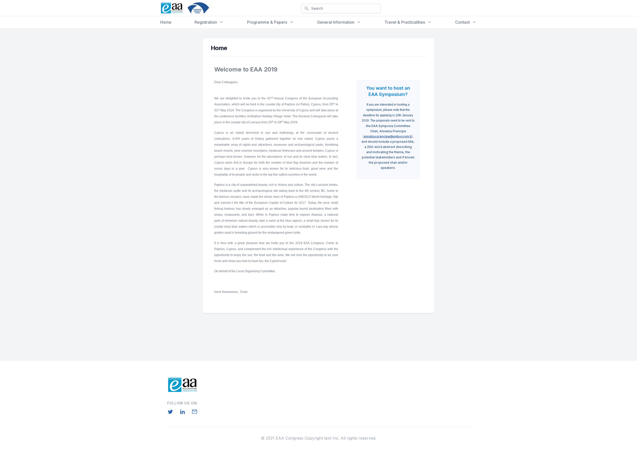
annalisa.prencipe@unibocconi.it (388, 136)
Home (165, 22)
